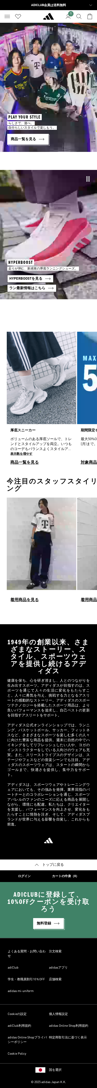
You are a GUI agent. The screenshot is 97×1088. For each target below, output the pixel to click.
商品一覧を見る (24, 462)
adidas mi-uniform (21, 991)
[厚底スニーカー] (41, 400)
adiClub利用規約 (19, 1025)
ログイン (24, 876)
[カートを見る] (89, 16)
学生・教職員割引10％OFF (26, 979)
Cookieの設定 (17, 1014)
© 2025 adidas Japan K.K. (48, 1082)
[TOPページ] (48, 18)
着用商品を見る (24, 600)
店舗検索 (55, 979)
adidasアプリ (58, 967)
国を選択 (55, 1070)
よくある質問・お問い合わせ (27, 954)
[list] (48, 400)
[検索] (79, 16)
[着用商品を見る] (41, 552)
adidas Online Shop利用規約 (68, 1025)
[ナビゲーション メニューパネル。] (7, 16)
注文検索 (55, 951)
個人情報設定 (58, 1014)
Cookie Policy (17, 1053)
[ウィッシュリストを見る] (18, 16)
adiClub (13, 967)
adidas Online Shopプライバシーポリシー (27, 1040)
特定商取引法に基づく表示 (68, 1037)
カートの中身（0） (65, 876)
